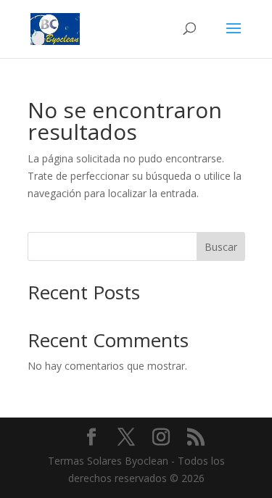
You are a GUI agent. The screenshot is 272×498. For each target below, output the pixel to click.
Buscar (221, 247)
